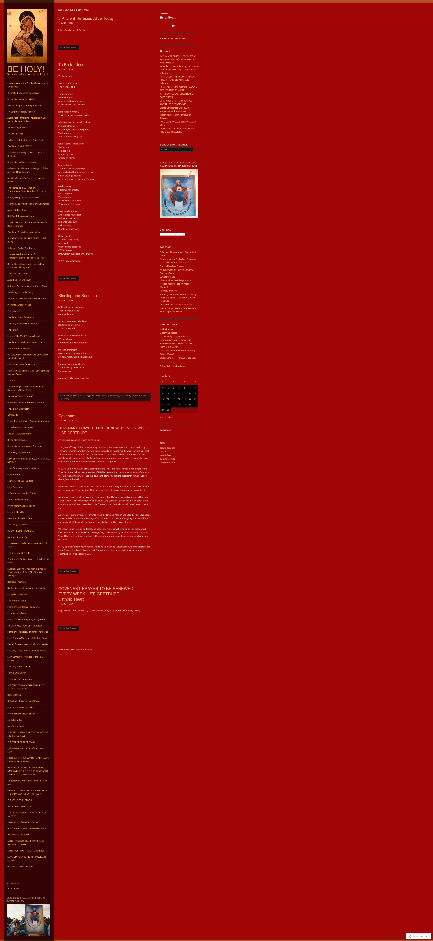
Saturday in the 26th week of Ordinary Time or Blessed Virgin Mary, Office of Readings (178, 297)
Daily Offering (14, 695)
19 (185, 399)
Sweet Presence (167, 277)
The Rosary (12, 330)
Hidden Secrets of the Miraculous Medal (26, 588)
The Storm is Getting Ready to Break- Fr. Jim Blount (28, 561)
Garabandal (12, 415)
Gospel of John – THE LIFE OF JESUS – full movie (26, 240)
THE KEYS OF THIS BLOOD (19, 800)
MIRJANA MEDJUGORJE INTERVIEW (24, 626)
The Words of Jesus (16, 601)
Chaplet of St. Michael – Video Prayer (25, 342)
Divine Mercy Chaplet (17, 440)
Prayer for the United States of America (26, 402)
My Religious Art (15, 134)
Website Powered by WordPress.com (75, 649)
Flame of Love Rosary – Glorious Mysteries (27, 644)
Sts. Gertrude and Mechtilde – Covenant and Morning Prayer (28, 372)
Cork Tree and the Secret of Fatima (176, 305)
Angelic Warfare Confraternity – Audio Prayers (25, 180)
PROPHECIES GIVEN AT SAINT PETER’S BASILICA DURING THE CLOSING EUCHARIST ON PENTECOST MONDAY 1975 (27, 771)
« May (163, 417)
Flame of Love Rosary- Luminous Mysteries (27, 632)
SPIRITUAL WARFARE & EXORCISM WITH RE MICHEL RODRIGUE (27, 734)
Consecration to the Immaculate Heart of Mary (27, 545)
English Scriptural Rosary (19, 434)
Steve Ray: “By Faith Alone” (20, 396)
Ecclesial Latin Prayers (17, 613)
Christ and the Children (18, 499)
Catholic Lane (166, 329)
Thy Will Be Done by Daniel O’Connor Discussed (25, 154)
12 (185, 393)
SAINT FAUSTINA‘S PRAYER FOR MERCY (25, 851)
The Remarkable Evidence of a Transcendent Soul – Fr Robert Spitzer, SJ (27, 189)
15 (163, 399)
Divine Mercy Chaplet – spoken (21, 162)
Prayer (127, 396)
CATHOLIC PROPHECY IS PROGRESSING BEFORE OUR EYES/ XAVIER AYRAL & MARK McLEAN (178, 59)
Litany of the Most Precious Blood (23, 336)
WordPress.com (167, 463)
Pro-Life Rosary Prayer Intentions (23, 468)
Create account (167, 448)
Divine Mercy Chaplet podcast (174, 336)
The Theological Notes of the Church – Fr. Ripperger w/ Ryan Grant (27, 388)
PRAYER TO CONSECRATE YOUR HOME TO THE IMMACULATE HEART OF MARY (27, 792)
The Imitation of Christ (18, 553)
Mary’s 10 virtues (15, 726)
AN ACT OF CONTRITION (19, 806)
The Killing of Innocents (18, 524)
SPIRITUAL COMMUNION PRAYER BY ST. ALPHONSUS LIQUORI (26, 687)
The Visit (11, 380)
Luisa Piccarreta (14, 487)
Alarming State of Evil (17, 537)
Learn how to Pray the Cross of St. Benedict (28, 204)
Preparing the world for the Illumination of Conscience (27, 85)
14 (195, 393)
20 (190, 399)
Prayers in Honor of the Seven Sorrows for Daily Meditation (27, 224)
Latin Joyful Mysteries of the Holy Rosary (27, 650)
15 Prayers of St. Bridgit (18, 274)
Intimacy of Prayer (169, 291)
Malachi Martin (14, 720)
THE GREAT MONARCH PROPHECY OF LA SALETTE (26, 814)
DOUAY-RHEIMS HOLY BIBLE (20, 531)
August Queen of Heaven (19, 280)
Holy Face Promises (16, 582)
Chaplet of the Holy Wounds (20, 317)
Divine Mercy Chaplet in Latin (21, 99)
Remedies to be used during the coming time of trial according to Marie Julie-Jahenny (179, 69)
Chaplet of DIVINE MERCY (19, 146)
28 (195, 405)
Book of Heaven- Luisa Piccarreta (23, 364)
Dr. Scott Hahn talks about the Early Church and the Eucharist (27, 356)
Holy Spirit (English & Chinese (21, 216)
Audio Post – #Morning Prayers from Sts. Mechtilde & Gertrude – (26, 119)
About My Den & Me (17, 210)
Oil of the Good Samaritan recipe (23, 93)
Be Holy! (25, 68)
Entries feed (166, 455)
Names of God (14, 475)
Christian (104, 396)
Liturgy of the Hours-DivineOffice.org (178, 350)
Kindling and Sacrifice (77, 295)
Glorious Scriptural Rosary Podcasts (24, 105)
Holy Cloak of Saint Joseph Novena (24, 701)
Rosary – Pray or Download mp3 (22, 197)
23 (168, 405)
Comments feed (167, 459)
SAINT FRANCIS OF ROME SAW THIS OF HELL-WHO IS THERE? (25, 842)
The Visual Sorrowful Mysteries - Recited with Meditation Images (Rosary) (175, 283)
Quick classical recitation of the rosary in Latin (26, 750)
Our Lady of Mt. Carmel (18, 666)
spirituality (64, 399)
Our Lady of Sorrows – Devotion (22, 323)
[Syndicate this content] (161, 51)
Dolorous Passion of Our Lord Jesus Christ (27, 286)
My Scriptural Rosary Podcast (21, 112)
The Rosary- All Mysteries (19, 409)
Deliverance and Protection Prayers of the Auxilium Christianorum (27, 170)
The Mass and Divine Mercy (20, 679)
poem (121, 396)
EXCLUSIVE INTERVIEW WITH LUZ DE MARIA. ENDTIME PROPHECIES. (28, 760)
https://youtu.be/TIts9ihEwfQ (72, 30)
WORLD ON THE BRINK (18, 835)
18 (179, 399)
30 (168, 410)
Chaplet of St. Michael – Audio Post (24, 232)
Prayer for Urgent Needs (19, 305)
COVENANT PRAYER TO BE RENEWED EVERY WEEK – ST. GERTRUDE (103, 430)
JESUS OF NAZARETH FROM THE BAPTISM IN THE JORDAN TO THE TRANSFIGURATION (176, 343)
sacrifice (142, 396)
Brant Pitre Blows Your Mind (20, 707)
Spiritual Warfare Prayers (19, 349)
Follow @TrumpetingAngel (172, 366)
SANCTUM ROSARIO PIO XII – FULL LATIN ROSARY (26, 858)
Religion (134, 396)
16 (168, 399)
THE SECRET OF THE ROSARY (21, 742)
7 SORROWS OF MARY (18, 673)
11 (179, 393)
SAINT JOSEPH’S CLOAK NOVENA (23, 822)
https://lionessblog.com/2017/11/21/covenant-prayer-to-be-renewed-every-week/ (99, 610)
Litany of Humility (15, 512)
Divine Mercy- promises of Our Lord (24, 446)
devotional (113, 396)
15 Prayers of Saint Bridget (20, 481)
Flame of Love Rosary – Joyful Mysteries (26, 619)
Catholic (72, 47)
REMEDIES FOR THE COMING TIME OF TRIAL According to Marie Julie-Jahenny (178, 80)
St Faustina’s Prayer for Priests (21, 493)
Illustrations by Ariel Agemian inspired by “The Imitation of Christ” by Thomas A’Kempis (26, 572)
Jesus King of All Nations (19, 452)
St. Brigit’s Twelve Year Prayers (21, 248)
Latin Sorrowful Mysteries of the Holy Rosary (25, 658)
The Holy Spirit (14, 311)
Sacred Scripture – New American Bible (178, 358)
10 (174, 393)
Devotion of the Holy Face (19, 518)
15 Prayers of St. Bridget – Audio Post (25, 140)
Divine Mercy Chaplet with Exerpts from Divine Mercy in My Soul (26, 265)
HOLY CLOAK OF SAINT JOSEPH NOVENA (26, 828)
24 (174, 405)
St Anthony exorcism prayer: (20, 427)
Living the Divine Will (17, 594)
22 (163, 405)
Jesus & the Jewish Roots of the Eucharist (27, 298)
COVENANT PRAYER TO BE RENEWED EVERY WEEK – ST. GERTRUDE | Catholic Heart (95, 593)
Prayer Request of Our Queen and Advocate (28, 421)
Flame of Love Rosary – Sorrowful (23, 607)
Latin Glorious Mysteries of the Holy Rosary (28, 638)
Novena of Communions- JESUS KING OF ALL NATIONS (28, 460)
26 (185, 405)
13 (190, 393)
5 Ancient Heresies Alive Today (86, 18)
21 (195, 399)
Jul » (169, 417)
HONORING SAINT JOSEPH (20, 867)
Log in (163, 452)
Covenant (66, 416)
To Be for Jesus (72, 64)
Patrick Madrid (167, 354)
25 (179, 405)
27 (190, 405)
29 (163, 410)
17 (174, 399)
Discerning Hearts (168, 333)
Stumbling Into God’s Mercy (20, 292)
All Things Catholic (77, 396)
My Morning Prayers (17, 128)
